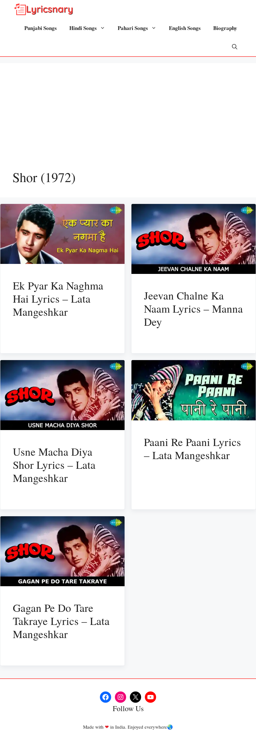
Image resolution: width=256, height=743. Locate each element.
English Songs (185, 28)
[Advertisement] (128, 122)
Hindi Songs (83, 28)
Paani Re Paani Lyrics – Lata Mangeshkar (192, 448)
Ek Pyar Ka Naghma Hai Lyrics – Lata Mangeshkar (58, 298)
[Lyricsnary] (43, 9)
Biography (225, 28)
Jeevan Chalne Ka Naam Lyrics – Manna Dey (193, 308)
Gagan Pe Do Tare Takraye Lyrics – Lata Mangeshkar (61, 620)
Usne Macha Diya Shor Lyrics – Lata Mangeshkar (54, 464)
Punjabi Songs (40, 28)
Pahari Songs (133, 28)
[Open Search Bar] (235, 46)
